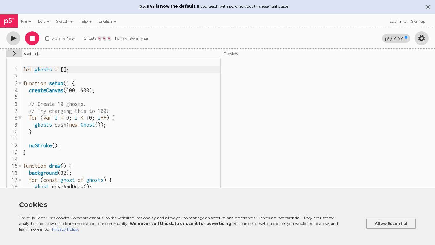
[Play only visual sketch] (13, 38)
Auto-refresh (63, 38)
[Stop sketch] (32, 38)
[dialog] (217, 216)
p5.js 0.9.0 (394, 38)
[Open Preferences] (422, 38)
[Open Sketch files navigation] (14, 53)
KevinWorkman (135, 38)
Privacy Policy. (65, 229)
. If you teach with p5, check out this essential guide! (214, 6)
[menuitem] (26, 21)
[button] (107, 21)
